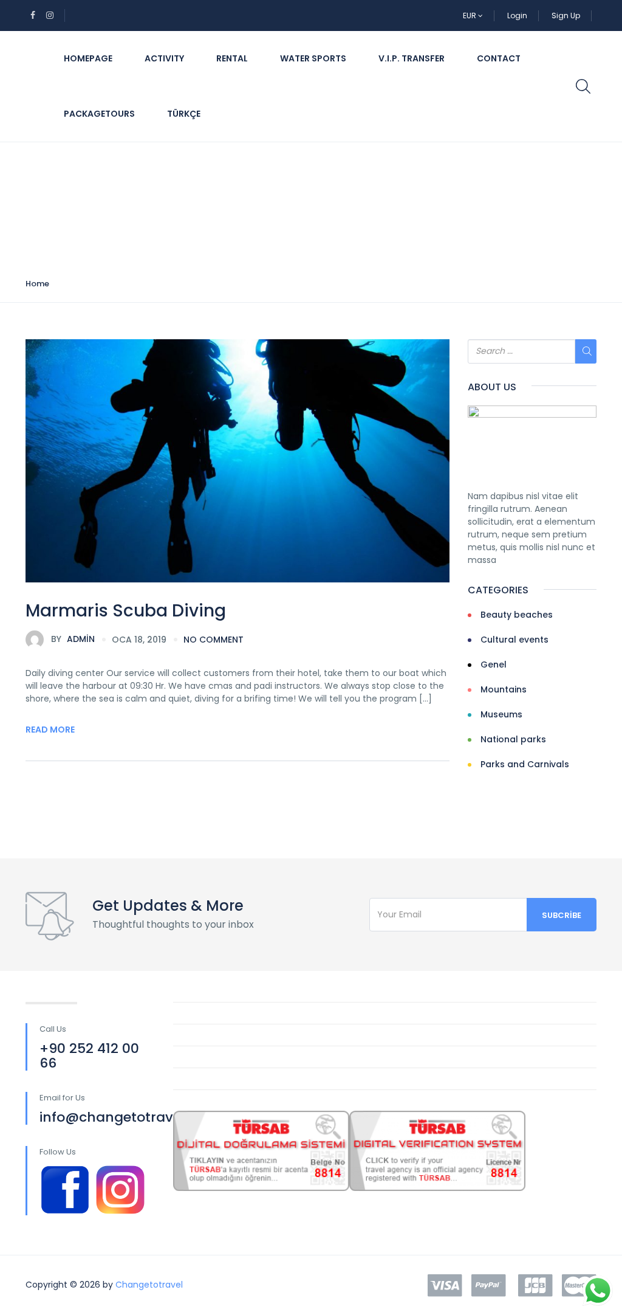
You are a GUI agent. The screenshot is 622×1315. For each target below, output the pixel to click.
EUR (470, 15)
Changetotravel (149, 1285)
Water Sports (313, 58)
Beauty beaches (516, 615)
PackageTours (99, 114)
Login (517, 15)
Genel (493, 664)
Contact (499, 58)
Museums (501, 714)
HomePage (88, 58)
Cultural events (514, 639)
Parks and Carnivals (524, 764)
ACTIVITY (164, 58)
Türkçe (183, 114)
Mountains (503, 689)
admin (73, 639)
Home (37, 283)
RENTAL (232, 58)
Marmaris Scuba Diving (126, 611)
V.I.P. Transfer (411, 58)
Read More (50, 729)
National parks (513, 739)
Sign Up (566, 15)
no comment (213, 639)
